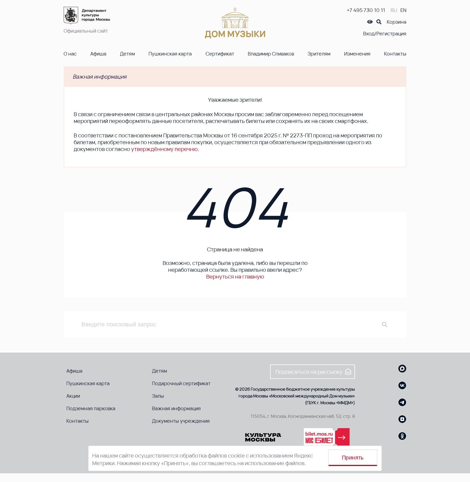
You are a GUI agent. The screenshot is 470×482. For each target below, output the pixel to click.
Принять (353, 458)
